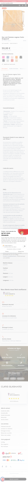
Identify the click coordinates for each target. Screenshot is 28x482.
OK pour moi (21, 251)
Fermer (7, 251)
